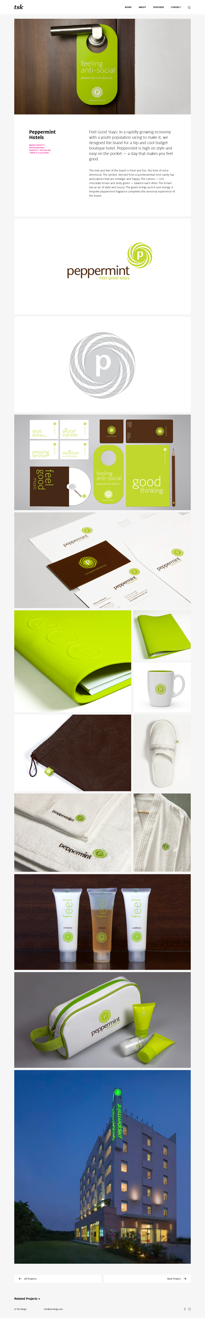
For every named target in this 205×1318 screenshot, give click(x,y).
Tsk (18, 6)
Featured (158, 7)
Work (128, 7)
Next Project (174, 1278)
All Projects (30, 1278)
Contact (176, 7)
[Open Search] (189, 8)
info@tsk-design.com (53, 1309)
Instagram (189, 1309)
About (142, 7)
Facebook (185, 1309)
